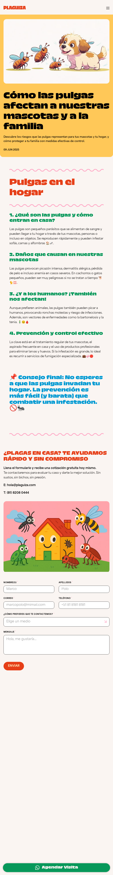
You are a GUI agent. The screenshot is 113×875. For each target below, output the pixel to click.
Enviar (14, 665)
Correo (8, 598)
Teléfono (65, 598)
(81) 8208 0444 (18, 492)
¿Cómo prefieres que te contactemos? (28, 614)
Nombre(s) (10, 583)
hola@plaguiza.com (21, 485)
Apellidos (65, 583)
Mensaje (9, 632)
